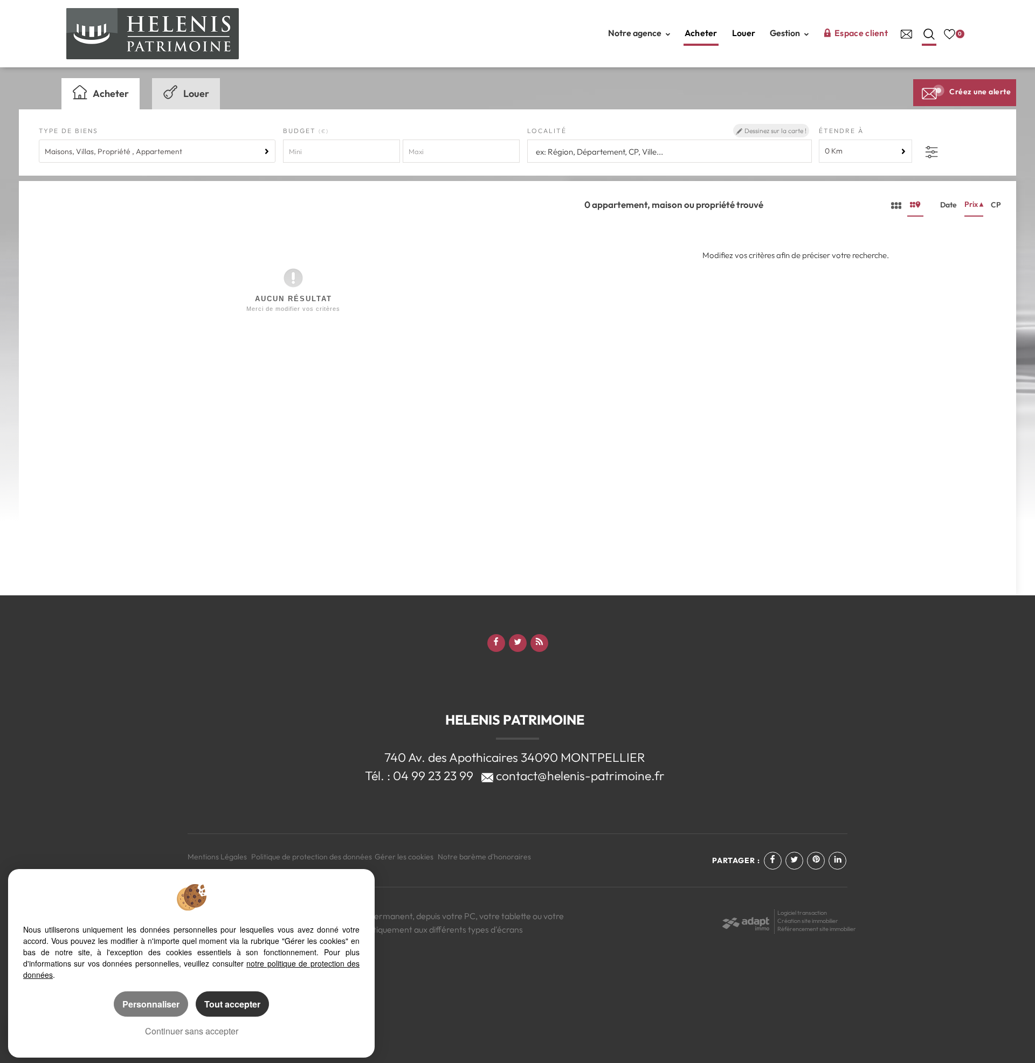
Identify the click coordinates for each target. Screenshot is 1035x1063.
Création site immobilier (807, 921)
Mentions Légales (217, 856)
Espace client (861, 32)
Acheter (701, 32)
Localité (547, 131)
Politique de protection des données (311, 856)
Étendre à (841, 131)
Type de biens (68, 131)
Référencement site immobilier (816, 929)
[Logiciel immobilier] (745, 920)
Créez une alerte (980, 91)
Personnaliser (151, 1004)
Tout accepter (232, 1004)
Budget (301, 131)
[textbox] (668, 151)
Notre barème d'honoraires (485, 856)
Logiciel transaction (802, 912)
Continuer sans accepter (191, 1031)
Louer (744, 32)
